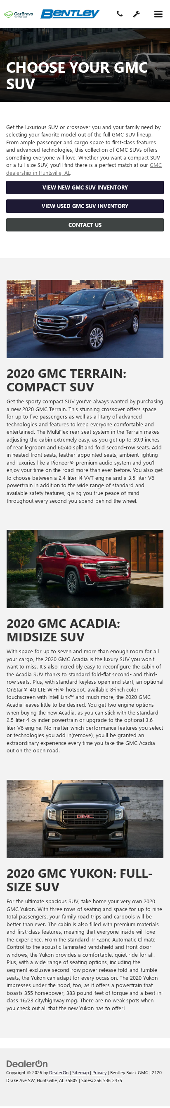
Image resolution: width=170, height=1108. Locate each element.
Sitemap (80, 1072)
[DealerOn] (27, 1063)
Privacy (99, 1072)
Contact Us (85, 224)
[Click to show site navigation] (158, 14)
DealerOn (58, 1072)
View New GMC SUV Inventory (85, 187)
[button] (119, 14)
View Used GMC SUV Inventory (85, 205)
